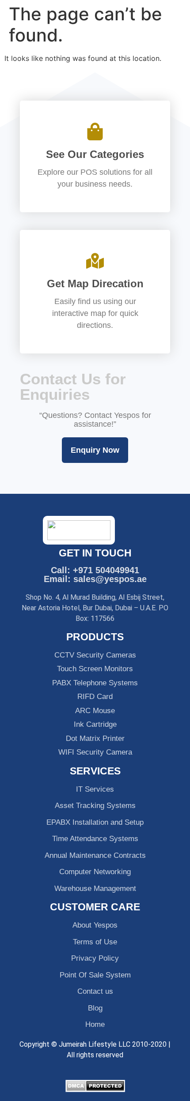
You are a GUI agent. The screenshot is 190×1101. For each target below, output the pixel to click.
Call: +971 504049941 (95, 570)
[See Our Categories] (95, 131)
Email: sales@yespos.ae (95, 579)
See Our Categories (95, 154)
